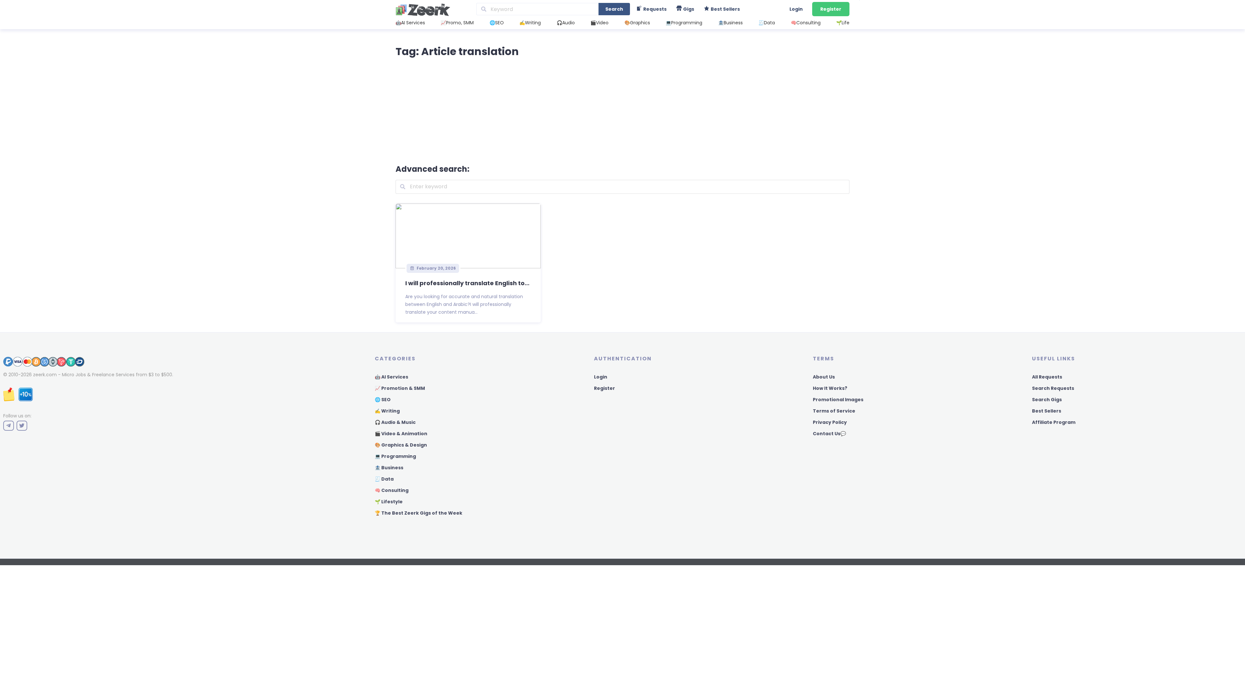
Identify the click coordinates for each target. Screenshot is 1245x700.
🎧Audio (566, 22)
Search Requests (1053, 388)
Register (830, 9)
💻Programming (684, 22)
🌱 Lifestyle (389, 501)
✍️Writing (530, 22)
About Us (824, 377)
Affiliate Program (1053, 422)
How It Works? (830, 388)
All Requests (1047, 377)
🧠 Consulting (392, 490)
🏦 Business (389, 467)
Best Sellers (1046, 411)
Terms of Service (834, 411)
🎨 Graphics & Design (401, 445)
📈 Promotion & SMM (400, 388)
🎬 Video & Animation (401, 433)
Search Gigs (1047, 399)
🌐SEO (497, 22)
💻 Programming (395, 456)
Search (614, 9)
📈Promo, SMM (457, 22)
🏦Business (730, 22)
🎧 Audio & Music (395, 422)
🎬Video (599, 22)
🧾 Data (384, 479)
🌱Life (842, 22)
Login (796, 9)
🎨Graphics (637, 22)
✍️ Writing (387, 411)
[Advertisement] (622, 109)
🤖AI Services (410, 22)
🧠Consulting (806, 22)
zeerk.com (45, 374)
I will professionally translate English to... (467, 283)
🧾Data (766, 22)
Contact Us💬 (829, 433)
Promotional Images (838, 399)
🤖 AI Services (391, 377)
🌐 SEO (383, 399)
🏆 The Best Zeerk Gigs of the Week (418, 513)
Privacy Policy (830, 422)
